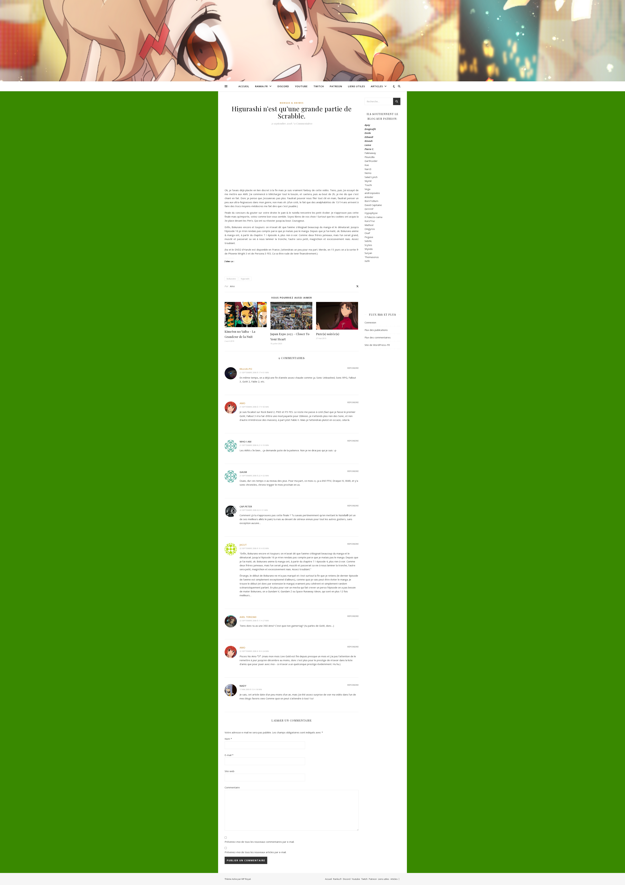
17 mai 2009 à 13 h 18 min (251, 689)
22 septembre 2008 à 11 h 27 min (254, 620)
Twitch (318, 86)
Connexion (370, 322)
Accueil (243, 86)
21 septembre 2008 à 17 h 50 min (254, 407)
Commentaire (232, 787)
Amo (232, 286)
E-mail (229, 755)
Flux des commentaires (378, 337)
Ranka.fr (261, 86)
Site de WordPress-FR (377, 345)
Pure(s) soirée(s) (327, 334)
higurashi (245, 278)
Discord (283, 86)
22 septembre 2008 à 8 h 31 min (254, 510)
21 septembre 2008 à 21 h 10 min (254, 445)
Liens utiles (356, 86)
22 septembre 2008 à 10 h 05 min (254, 548)
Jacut (243, 544)
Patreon (336, 86)
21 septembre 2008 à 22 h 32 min (254, 475)
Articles (377, 86)
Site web (229, 771)
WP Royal (246, 879)
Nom (228, 738)
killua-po (246, 368)
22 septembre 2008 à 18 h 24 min (254, 651)
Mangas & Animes (292, 103)
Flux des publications (376, 330)
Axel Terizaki (248, 617)
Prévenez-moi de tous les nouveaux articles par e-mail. (255, 852)
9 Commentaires (303, 123)
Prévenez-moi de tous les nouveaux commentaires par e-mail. (259, 841)
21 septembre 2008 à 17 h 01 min (254, 372)
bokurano (231, 278)
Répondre (353, 368)
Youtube (301, 86)
